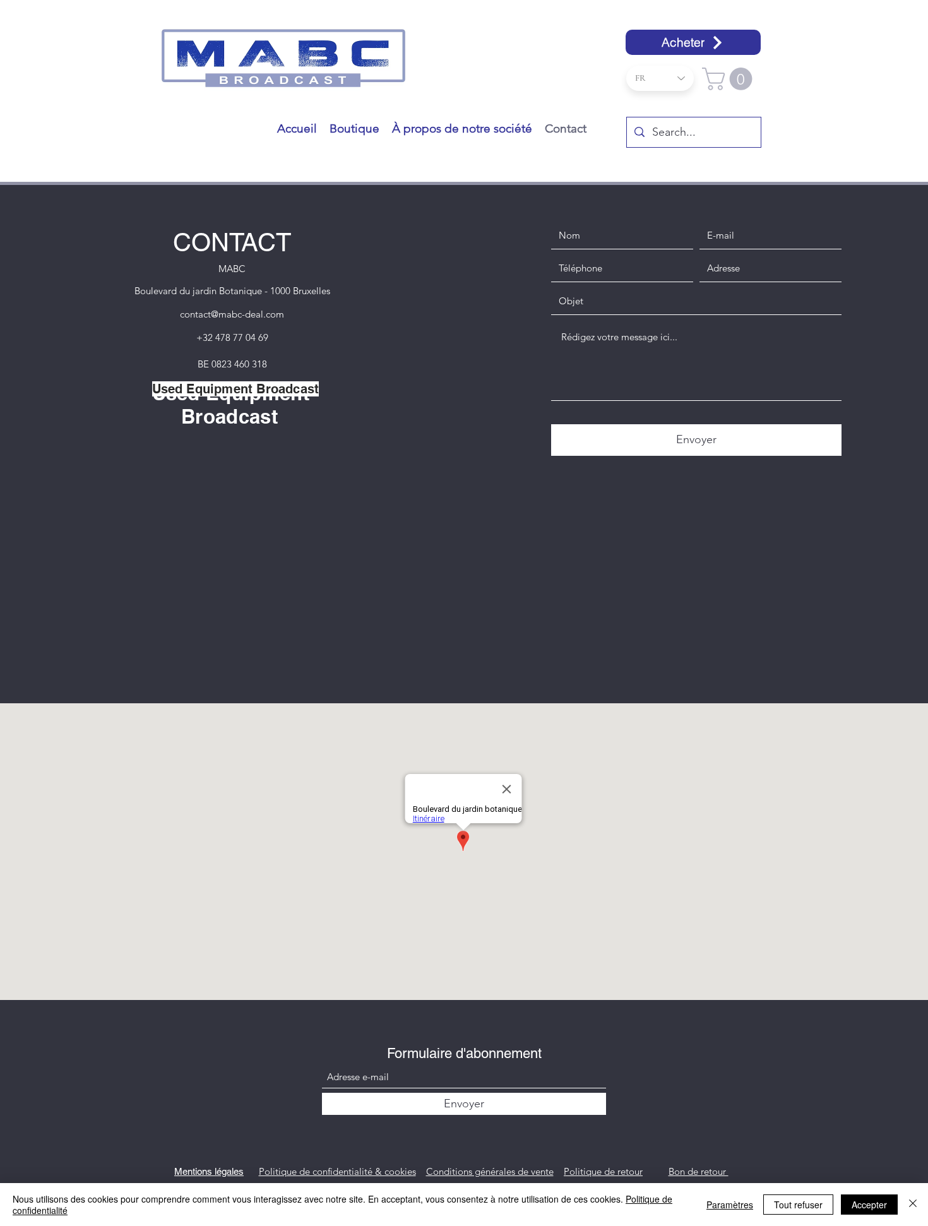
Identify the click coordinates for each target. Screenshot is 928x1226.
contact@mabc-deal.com (232, 314)
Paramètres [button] (729, 1204)
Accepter (869, 1204)
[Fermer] (912, 1204)
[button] (730, 79)
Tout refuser (798, 1204)
